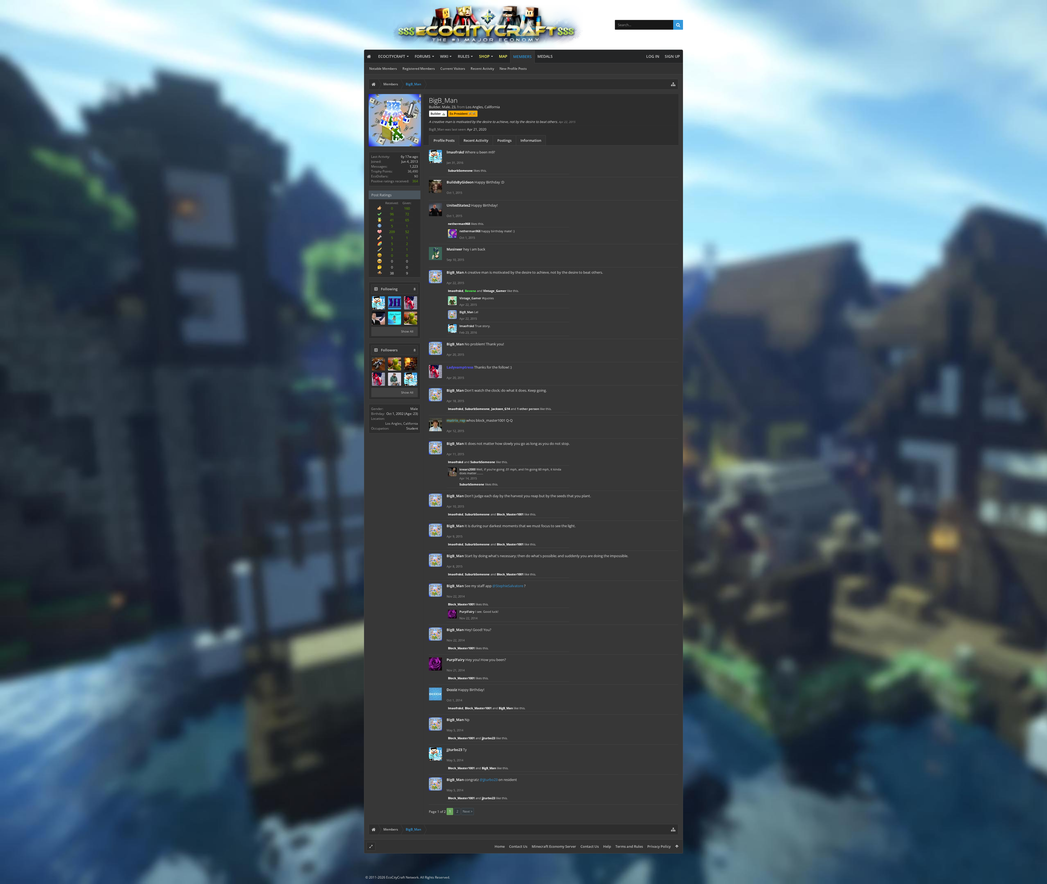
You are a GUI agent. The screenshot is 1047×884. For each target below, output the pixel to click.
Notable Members (383, 68)
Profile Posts (444, 140)
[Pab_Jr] (378, 302)
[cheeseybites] (378, 363)
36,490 (413, 171)
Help (607, 846)
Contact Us (518, 846)
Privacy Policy (659, 846)
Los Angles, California (401, 423)
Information (531, 140)
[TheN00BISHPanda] (394, 379)
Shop (484, 56)
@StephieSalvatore (507, 585)
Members (522, 56)
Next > (468, 811)
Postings (504, 140)
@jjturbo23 (489, 779)
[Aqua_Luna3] (394, 318)
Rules (464, 56)
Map (503, 56)
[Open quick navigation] (673, 84)
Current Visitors (452, 68)
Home (500, 846)
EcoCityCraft (391, 56)
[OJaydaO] (410, 363)
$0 (416, 176)
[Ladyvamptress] (410, 302)
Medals (545, 56)
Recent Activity (482, 68)
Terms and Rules (629, 846)
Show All (407, 331)
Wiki (444, 56)
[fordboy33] (410, 318)
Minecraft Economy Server (554, 846)
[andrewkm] (378, 318)
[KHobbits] (394, 302)
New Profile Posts (513, 68)
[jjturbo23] (410, 379)
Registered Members (418, 68)
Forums (423, 56)
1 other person (528, 409)
